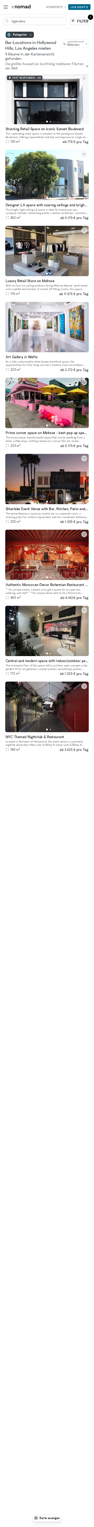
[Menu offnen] (6, 7)
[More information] (87, 66)
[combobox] (75, 44)
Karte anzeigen (50, 1518)
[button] (47, 121)
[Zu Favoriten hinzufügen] (84, 78)
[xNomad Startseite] (21, 7)
